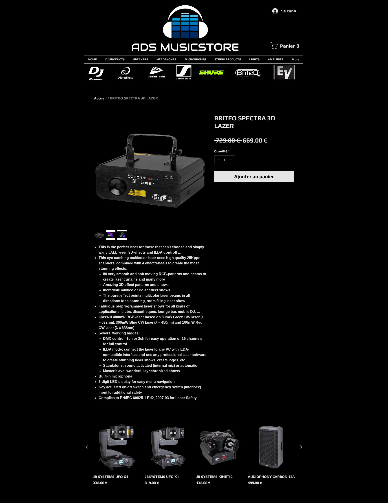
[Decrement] (217, 160)
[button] (287, 45)
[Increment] (231, 160)
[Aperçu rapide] (116, 447)
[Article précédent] (86, 447)
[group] (194, 457)
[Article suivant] (301, 447)
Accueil (100, 98)
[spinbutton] (224, 160)
